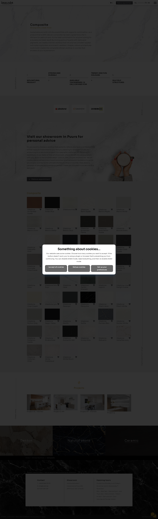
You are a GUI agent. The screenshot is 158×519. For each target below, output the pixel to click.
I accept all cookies (56, 267)
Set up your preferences (102, 268)
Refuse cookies (79, 267)
